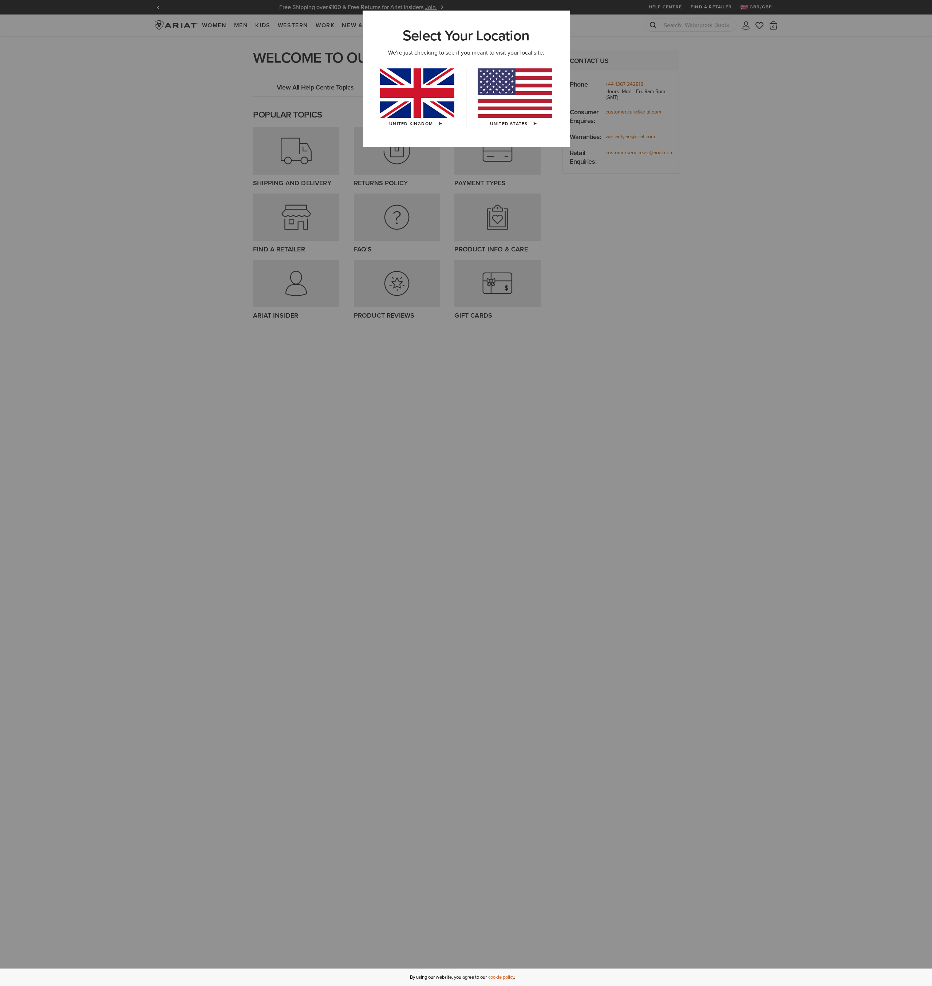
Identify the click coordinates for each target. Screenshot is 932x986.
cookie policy (501, 977)
